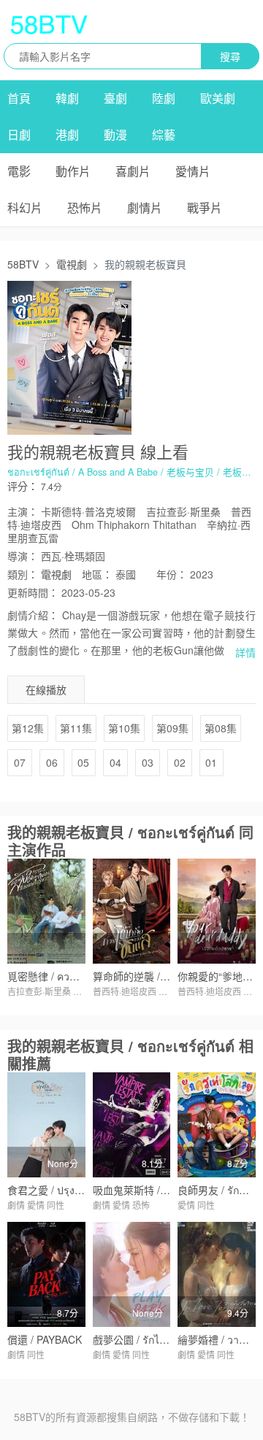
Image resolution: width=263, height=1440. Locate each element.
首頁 (19, 98)
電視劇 (71, 264)
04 (115, 762)
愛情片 (192, 171)
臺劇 (115, 98)
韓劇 (67, 98)
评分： (22, 486)
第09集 (172, 728)
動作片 (73, 171)
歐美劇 (217, 98)
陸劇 (163, 98)
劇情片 (144, 207)
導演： (22, 555)
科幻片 (24, 207)
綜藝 (163, 134)
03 (147, 762)
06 (52, 762)
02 (180, 762)
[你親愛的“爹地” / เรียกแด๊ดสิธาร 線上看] (217, 911)
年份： (171, 574)
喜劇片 (132, 171)
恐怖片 (84, 207)
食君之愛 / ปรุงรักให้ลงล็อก (67, 1189)
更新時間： (32, 592)
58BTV (23, 264)
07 (20, 762)
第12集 (28, 728)
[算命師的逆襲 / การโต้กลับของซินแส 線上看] (132, 911)
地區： (97, 574)
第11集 (76, 728)
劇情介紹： (32, 615)
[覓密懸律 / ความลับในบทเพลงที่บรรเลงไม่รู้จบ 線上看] (46, 911)
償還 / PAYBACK (44, 1339)
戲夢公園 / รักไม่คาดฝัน (145, 1339)
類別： (22, 574)
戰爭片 (204, 207)
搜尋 (230, 56)
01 (211, 762)
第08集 (221, 728)
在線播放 (46, 689)
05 (83, 762)
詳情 (245, 652)
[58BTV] (49, 24)
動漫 (115, 134)
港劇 (67, 134)
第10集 (124, 728)
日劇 (19, 134)
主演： (22, 511)
